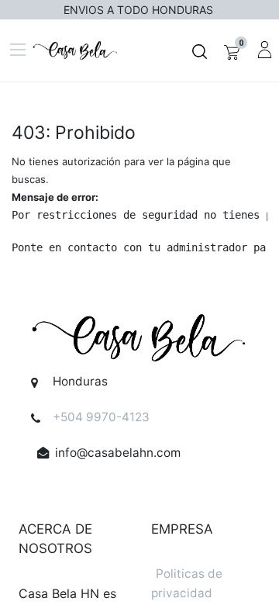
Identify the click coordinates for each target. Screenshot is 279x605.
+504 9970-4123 (101, 417)
